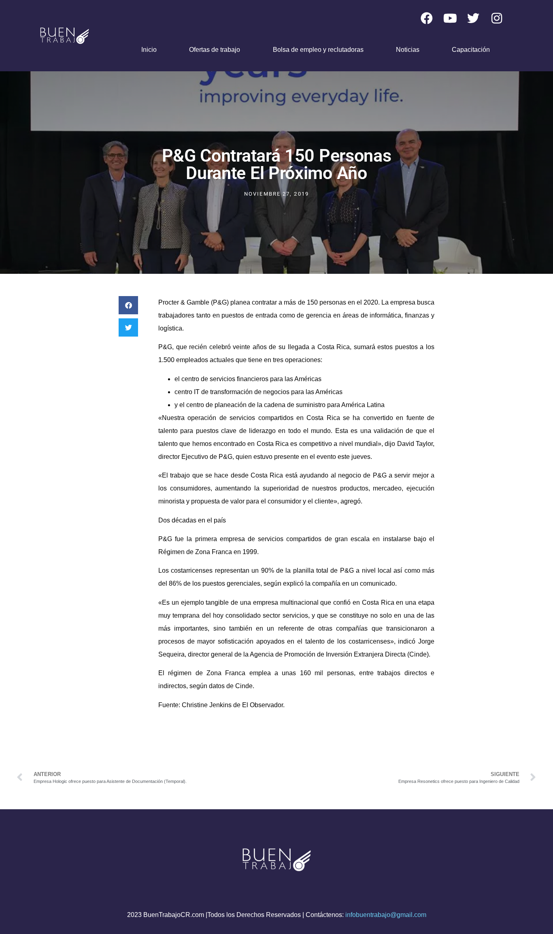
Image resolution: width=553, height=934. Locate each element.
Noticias (407, 49)
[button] (128, 305)
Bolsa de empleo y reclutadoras (318, 49)
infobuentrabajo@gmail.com (385, 914)
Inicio (149, 49)
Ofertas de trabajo (214, 49)
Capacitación (471, 49)
